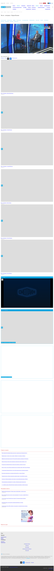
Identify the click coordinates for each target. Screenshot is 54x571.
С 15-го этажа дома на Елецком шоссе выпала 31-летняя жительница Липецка (14, 498)
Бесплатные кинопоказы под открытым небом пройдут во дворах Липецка (13, 473)
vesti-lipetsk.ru (28, 558)
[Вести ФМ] (27, 550)
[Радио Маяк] (27, 547)
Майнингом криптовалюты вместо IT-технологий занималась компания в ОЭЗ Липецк (15, 458)
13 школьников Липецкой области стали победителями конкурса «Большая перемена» (15, 470)
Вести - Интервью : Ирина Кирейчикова (7, 93)
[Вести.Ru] (27, 545)
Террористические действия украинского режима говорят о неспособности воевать (14, 476)
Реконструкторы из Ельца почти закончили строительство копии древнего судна (14, 461)
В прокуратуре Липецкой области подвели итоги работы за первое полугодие (14, 464)
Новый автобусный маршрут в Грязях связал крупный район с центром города (14, 491)
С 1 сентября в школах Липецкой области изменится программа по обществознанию (15, 484)
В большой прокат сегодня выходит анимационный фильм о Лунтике (12, 502)
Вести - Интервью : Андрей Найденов (7, 166)
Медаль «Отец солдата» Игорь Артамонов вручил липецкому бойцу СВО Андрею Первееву (16, 467)
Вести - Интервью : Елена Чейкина (6, 273)
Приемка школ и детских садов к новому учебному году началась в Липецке (13, 455)
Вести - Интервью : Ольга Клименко (6, 238)
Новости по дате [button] (4, 524)
